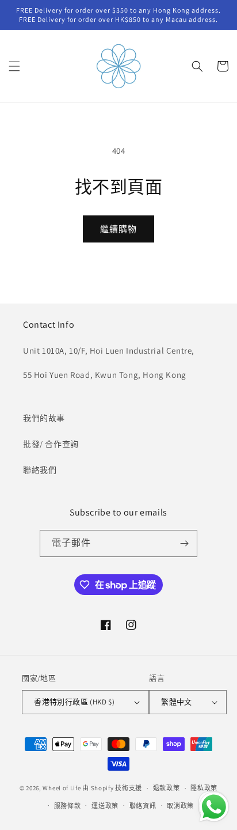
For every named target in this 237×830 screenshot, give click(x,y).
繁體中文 (176, 702)
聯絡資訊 (142, 806)
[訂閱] (184, 543)
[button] (14, 66)
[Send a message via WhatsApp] (214, 807)
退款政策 (166, 788)
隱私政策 (203, 788)
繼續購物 (118, 228)
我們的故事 (44, 418)
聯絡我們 (39, 470)
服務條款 (67, 806)
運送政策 (104, 806)
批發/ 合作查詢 (51, 444)
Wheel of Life (62, 788)
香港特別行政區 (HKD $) (74, 702)
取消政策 (180, 806)
